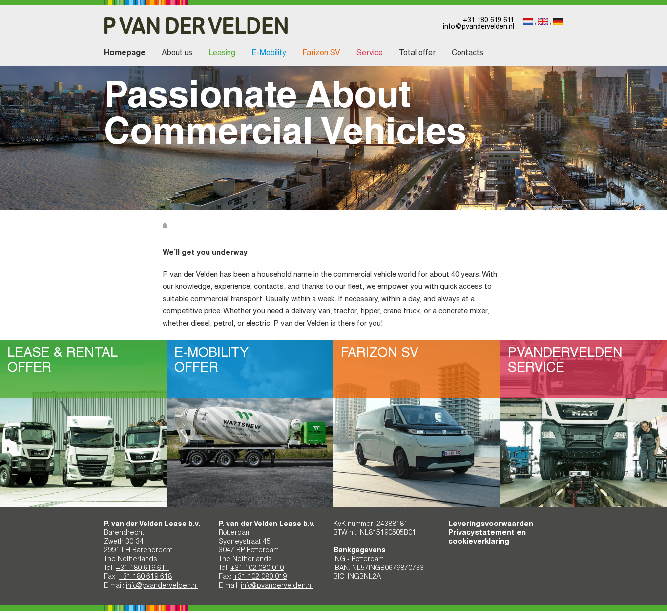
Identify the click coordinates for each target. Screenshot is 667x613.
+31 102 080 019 (260, 577)
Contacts (467, 54)
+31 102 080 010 (257, 568)
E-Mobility (268, 54)
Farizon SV (321, 54)
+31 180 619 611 (488, 20)
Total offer (417, 54)
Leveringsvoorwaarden (490, 524)
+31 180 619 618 (145, 577)
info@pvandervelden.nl (478, 27)
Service (369, 54)
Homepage (125, 54)
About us (177, 54)
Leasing (221, 54)
